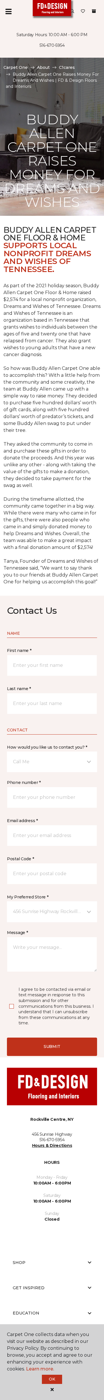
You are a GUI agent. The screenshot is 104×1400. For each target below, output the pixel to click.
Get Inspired (28, 1287)
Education (26, 1313)
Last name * (19, 689)
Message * (17, 933)
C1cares (67, 67)
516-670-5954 (52, 45)
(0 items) (94, 11)
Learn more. (40, 1369)
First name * (19, 650)
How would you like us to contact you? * (47, 747)
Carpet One (15, 67)
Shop (19, 1262)
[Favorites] (82, 11)
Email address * (22, 821)
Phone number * (24, 782)
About (43, 67)
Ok (52, 1379)
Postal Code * (20, 859)
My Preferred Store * (27, 897)
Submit (52, 1046)
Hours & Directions (52, 1145)
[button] (72, 11)
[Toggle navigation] (8, 11)
